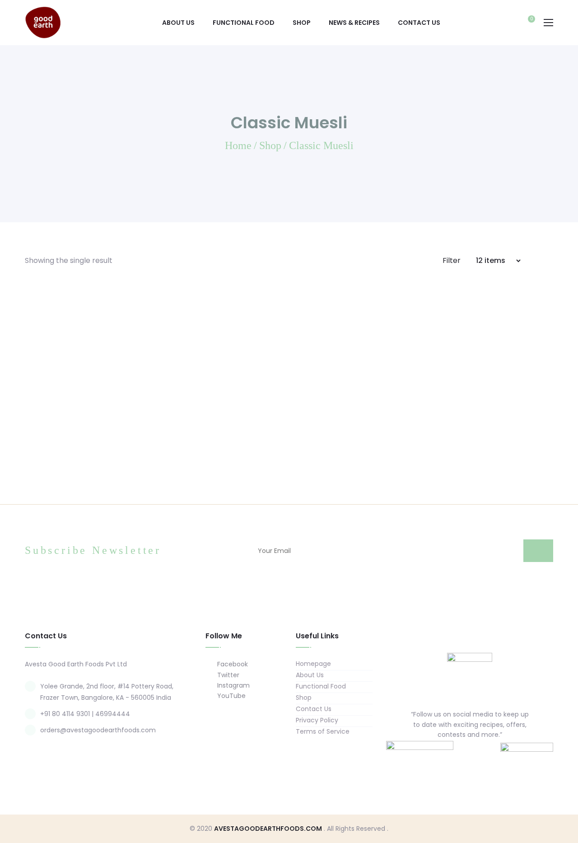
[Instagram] (478, 755)
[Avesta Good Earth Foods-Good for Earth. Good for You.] (43, 22)
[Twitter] (461, 755)
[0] (527, 23)
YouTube (230, 695)
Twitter (227, 674)
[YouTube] (496, 755)
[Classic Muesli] (85, 360)
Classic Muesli (85, 437)
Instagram (232, 685)
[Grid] (538, 260)
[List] (550, 260)
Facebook (231, 664)
